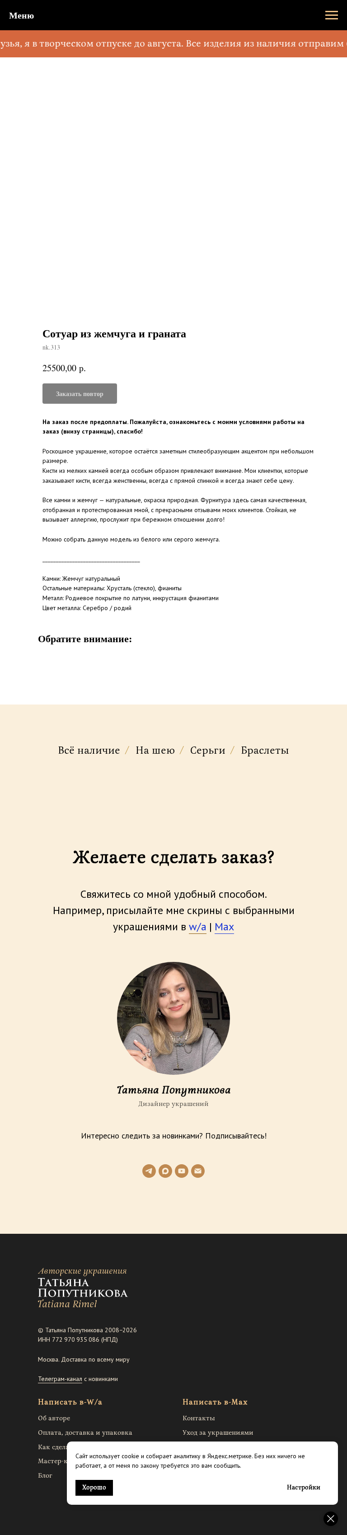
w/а (197, 926)
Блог (45, 1475)
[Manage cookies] (331, 1519)
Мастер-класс (59, 1461)
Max (224, 926)
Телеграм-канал (60, 1379)
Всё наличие (89, 751)
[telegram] (149, 1171)
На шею (155, 751)
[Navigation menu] (331, 15)
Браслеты (265, 751)
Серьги (207, 751)
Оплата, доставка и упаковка (85, 1433)
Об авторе (54, 1418)
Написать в (61, 1402)
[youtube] (181, 1171)
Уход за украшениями (218, 1433)
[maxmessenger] (165, 1171)
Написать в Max (215, 1402)
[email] (198, 1171)
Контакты (199, 1418)
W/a (95, 1402)
